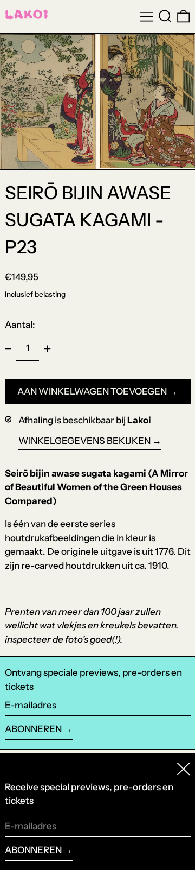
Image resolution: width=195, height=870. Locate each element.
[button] (165, 16)
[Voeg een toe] (47, 348)
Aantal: (20, 324)
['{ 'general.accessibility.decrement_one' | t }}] (8, 348)
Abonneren (33, 728)
